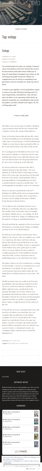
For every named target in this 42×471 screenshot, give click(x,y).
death (9, 343)
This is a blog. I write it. (10, 3)
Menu (36, 3)
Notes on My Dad (14, 341)
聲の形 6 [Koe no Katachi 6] (11, 419)
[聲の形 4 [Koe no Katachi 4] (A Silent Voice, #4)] (36, 439)
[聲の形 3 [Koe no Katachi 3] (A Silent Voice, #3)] (36, 447)
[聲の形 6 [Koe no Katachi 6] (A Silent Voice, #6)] (36, 424)
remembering (23, 343)
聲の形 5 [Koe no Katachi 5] (11, 427)
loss (17, 343)
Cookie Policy (7, 463)
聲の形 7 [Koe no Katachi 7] (11, 412)
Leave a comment (9, 62)
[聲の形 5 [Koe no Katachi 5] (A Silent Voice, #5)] (36, 431)
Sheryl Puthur (8, 59)
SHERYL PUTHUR (21, 29)
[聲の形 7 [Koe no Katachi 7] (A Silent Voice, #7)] (36, 416)
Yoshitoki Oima (8, 413)
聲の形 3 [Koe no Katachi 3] (11, 442)
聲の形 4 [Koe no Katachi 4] (11, 435)
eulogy (13, 343)
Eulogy (5, 50)
